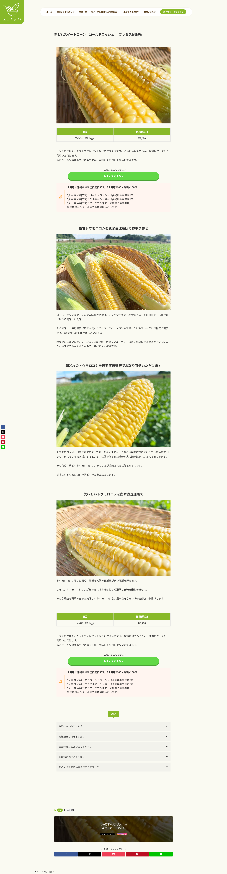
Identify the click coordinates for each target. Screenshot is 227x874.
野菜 (59, 810)
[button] (66, 854)
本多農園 (70, 810)
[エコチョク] (12, 12)
